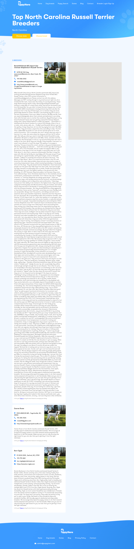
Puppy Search (63, 3)
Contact (90, 3)
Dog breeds (50, 3)
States (74, 3)
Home (40, 3)
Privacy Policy (80, 538)
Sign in (22, 398)
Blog (81, 3)
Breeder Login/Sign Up (105, 3)
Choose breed (41, 36)
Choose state (21, 36)
